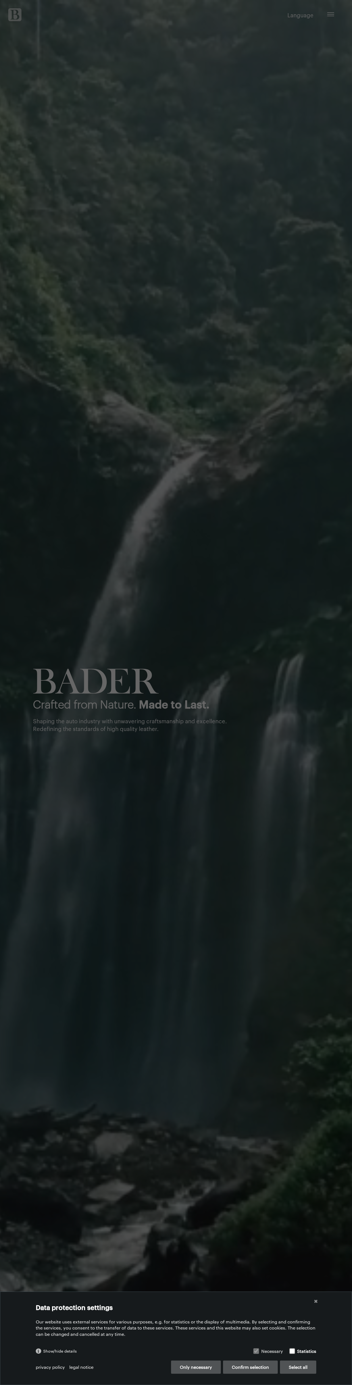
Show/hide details (60, 1351)
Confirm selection (250, 1367)
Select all (298, 1367)
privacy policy (50, 1367)
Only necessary (196, 1367)
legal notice (81, 1367)
